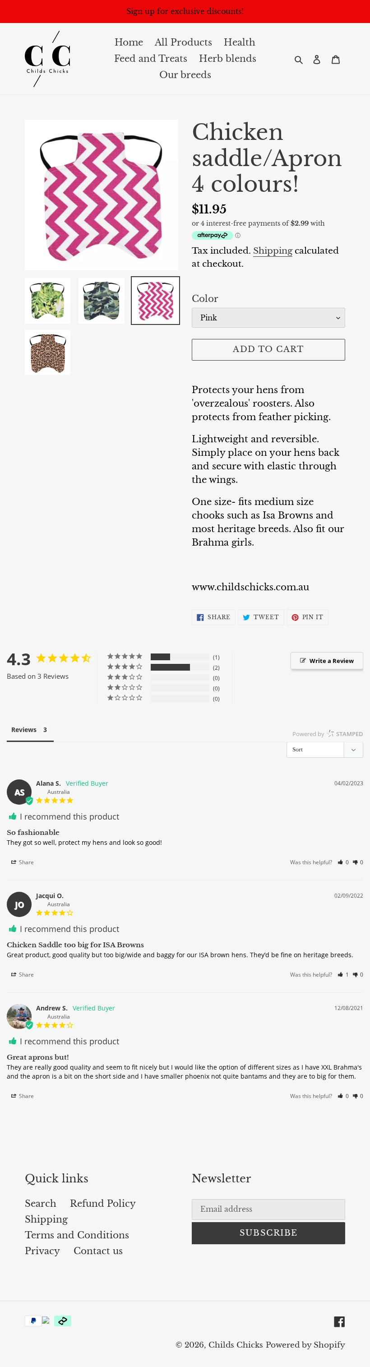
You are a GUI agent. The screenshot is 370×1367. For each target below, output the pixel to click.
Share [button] (26, 862)
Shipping (272, 251)
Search (40, 1203)
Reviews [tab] (24, 729)
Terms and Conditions (77, 1235)
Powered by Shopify (305, 1345)
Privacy (42, 1251)
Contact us (98, 1251)
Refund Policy (103, 1203)
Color (205, 298)
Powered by (327, 734)
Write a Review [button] (332, 661)
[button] (343, 862)
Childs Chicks (235, 1345)
